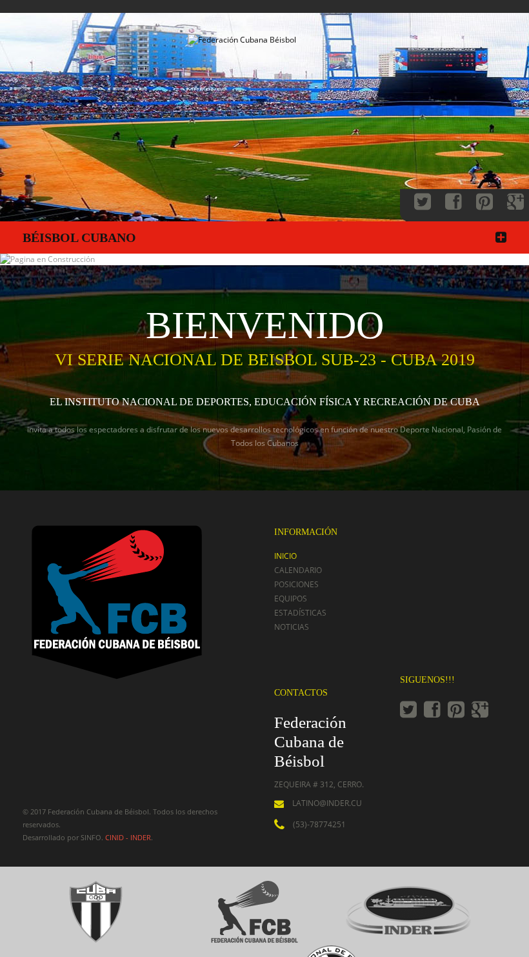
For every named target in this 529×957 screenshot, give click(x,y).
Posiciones (296, 584)
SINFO (91, 837)
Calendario (298, 570)
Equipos (290, 598)
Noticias (291, 626)
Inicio (285, 555)
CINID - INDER (128, 837)
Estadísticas (300, 612)
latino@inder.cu (327, 803)
